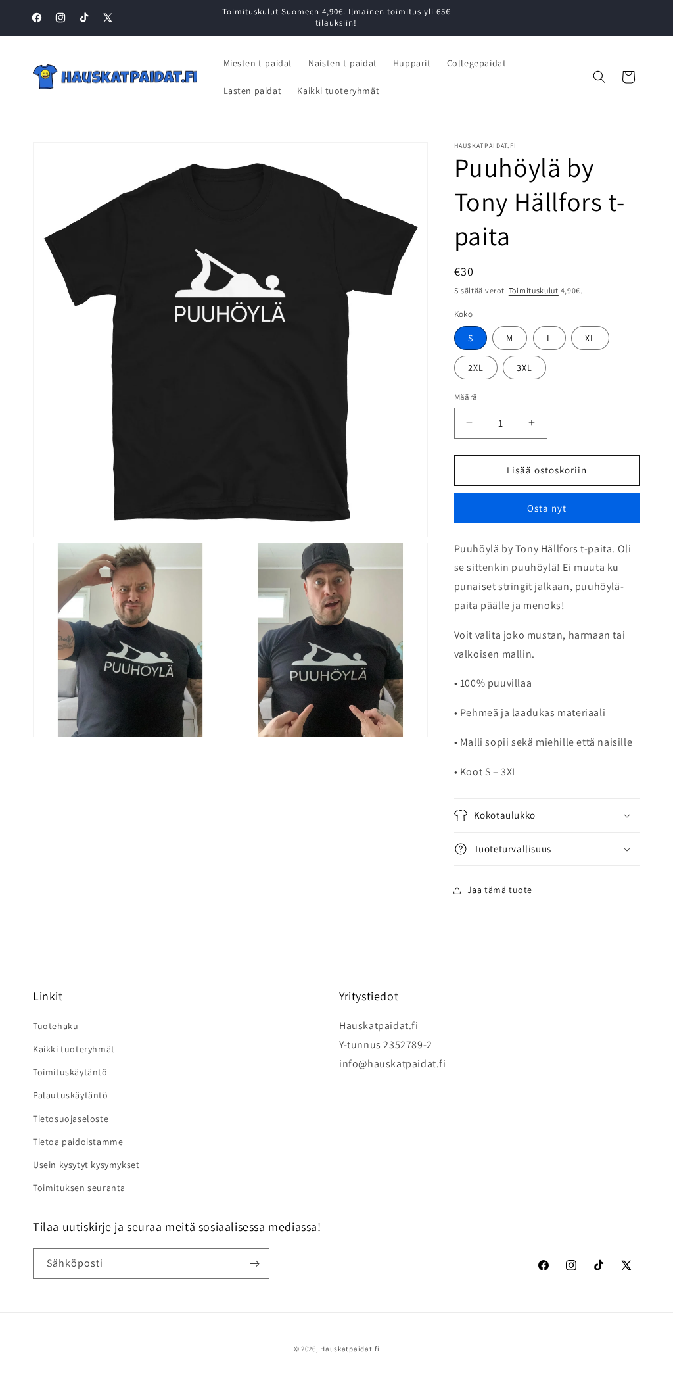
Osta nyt (547, 508)
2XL (476, 368)
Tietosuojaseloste (70, 1119)
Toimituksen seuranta (79, 1188)
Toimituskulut (534, 290)
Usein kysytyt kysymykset (86, 1165)
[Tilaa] (254, 1263)
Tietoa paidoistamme (78, 1142)
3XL (524, 368)
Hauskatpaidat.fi (349, 1348)
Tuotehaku (55, 1026)
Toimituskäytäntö (70, 1072)
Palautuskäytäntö (70, 1095)
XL (590, 338)
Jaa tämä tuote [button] (499, 890)
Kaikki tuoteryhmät (74, 1049)
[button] (599, 76)
